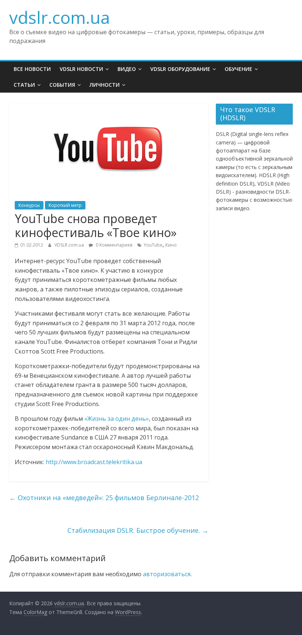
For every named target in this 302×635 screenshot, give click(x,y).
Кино (171, 245)
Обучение (238, 68)
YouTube (153, 245)
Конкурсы (29, 205)
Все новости (32, 68)
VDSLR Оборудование (180, 68)
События (62, 84)
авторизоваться (166, 574)
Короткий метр (65, 205)
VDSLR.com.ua (70, 245)
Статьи (24, 84)
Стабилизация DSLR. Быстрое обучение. (137, 530)
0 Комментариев (113, 245)
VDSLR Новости (81, 68)
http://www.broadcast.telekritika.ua (94, 462)
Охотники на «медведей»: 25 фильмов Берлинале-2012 (104, 497)
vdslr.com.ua (59, 17)
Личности (104, 84)
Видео (126, 68)
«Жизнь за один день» (116, 419)
